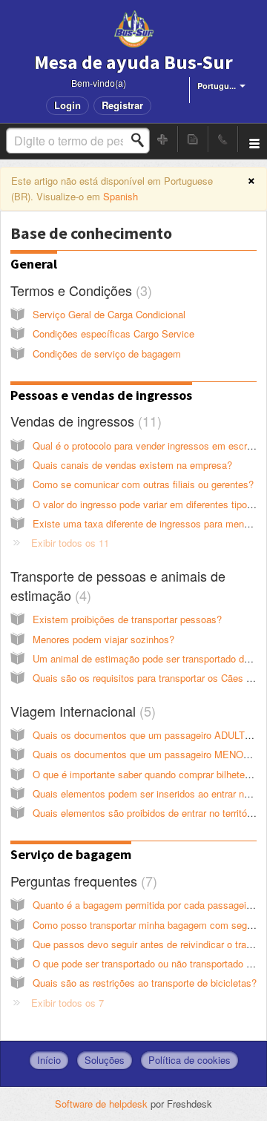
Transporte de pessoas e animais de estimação (117, 585)
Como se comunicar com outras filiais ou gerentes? (143, 484)
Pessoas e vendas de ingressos (101, 395)
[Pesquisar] (142, 140)
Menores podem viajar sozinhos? (103, 639)
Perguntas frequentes (81, 880)
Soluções (105, 1060)
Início (49, 1060)
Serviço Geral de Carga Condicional (109, 314)
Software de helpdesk (103, 1104)
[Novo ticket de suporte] (163, 139)
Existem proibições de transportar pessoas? (127, 619)
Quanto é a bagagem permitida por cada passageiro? (146, 905)
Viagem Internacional (80, 710)
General (33, 263)
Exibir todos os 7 (67, 1003)
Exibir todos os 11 (70, 543)
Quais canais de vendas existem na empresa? (132, 465)
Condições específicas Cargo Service (113, 333)
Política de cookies (189, 1060)
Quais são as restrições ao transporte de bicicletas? (145, 983)
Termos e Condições (79, 290)
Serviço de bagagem (70, 854)
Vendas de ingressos (83, 420)
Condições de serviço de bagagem (107, 353)
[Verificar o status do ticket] (193, 139)
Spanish (120, 196)
